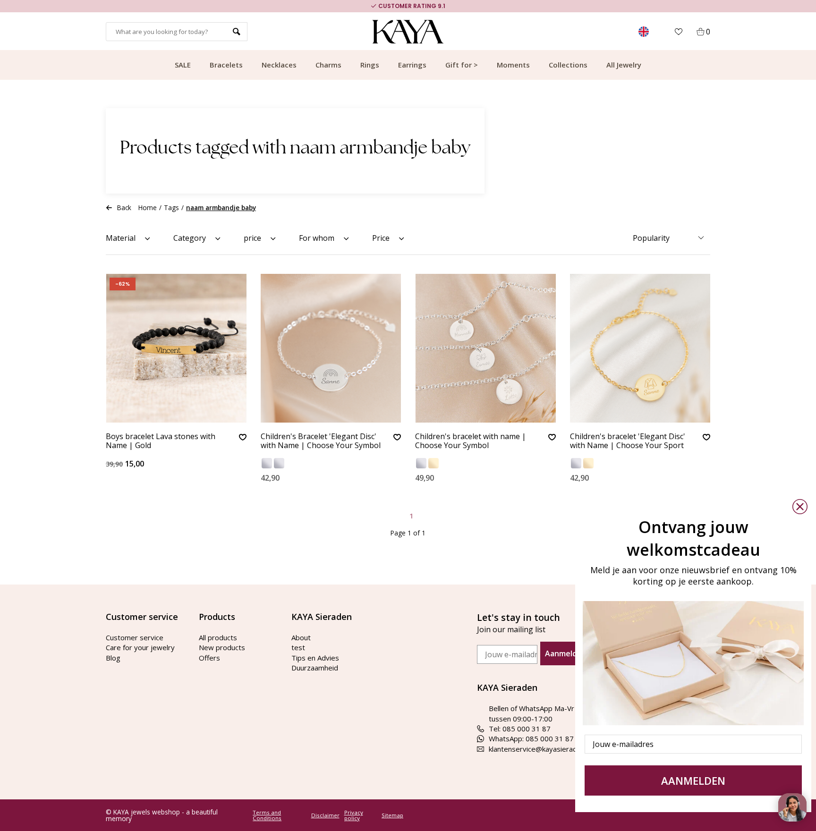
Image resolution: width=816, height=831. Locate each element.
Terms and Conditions (267, 815)
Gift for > (461, 64)
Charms (328, 64)
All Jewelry (623, 64)
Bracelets (226, 64)
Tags (171, 207)
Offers (209, 657)
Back (124, 207)
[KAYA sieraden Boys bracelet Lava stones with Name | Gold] (176, 348)
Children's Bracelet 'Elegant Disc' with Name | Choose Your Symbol (321, 441)
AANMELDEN (693, 780)
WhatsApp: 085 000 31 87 (531, 738)
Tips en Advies (315, 657)
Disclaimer (325, 815)
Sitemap (392, 815)
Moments (513, 64)
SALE (183, 64)
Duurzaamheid (314, 667)
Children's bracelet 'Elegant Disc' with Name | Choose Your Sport (627, 441)
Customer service (134, 637)
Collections (568, 64)
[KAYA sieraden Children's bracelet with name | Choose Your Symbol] (485, 348)
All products (218, 637)
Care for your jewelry (140, 647)
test (298, 647)
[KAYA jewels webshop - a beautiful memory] (408, 32)
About (301, 637)
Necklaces (279, 64)
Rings (369, 64)
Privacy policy (353, 815)
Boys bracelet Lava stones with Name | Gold (160, 441)
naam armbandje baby (221, 207)
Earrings (412, 64)
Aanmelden (565, 653)
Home (147, 207)
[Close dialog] (800, 506)
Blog (113, 657)
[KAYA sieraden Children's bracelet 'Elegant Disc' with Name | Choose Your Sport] (640, 348)
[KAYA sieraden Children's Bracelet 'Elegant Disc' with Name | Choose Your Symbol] (331, 348)
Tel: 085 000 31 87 (520, 728)
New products (222, 647)
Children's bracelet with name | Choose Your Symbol (470, 441)
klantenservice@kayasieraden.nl (540, 749)
